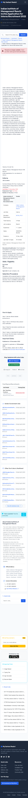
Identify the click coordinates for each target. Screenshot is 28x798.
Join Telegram (15, 361)
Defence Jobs (4, 770)
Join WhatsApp (15, 364)
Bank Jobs (3, 767)
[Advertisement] (14, 71)
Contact (13, 795)
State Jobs (3, 765)
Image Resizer (7, 669)
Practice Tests (18, 770)
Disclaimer (25, 795)
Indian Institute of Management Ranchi (20, 206)
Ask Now (24, 514)
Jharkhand (14, 38)
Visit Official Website (11, 588)
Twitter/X (14, 369)
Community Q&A (19, 772)
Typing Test (7, 672)
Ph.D (21, 215)
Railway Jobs (4, 772)
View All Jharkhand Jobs (13, 506)
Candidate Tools (19, 767)
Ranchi (20, 38)
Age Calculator (8, 676)
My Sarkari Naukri (10, 2)
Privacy (19, 795)
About (8, 795)
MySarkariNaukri (5, 38)
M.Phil (17, 215)
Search (23, 35)
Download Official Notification (17, 349)
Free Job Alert (18, 765)
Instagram (7, 369)
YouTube (22, 369)
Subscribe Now (14, 646)
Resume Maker (8, 679)
